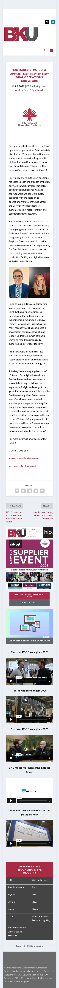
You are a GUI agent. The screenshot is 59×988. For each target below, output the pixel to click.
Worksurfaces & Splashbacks (30, 90)
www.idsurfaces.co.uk (25, 466)
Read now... (29, 602)
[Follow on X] (47, 22)
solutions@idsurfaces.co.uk (25, 458)
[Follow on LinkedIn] (53, 22)
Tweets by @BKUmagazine (29, 946)
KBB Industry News (36, 86)
